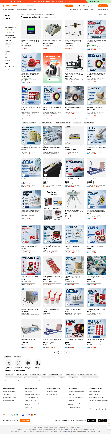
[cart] (84, 6)
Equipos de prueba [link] (49, 14)
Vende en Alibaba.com (94, 391)
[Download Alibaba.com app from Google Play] (103, 420)
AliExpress (34, 427)
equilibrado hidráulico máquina (48, 377)
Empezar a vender (93, 394)
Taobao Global (61, 427)
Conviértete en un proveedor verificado (98, 400)
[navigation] (11, 183)
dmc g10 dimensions (73, 377)
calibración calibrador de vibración (95, 119)
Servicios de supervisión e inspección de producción (33, 403)
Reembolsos (71, 400)
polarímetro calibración (22, 374)
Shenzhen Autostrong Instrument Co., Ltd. (31, 314)
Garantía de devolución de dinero (32, 394)
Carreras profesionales (8, 400)
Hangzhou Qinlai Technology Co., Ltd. (52, 283)
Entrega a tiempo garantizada (31, 397)
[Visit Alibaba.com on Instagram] (99, 409)
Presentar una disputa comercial (75, 397)
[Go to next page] (72, 352)
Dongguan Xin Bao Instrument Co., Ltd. (96, 185)
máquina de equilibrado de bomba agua (90, 377)
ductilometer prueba (89, 122)
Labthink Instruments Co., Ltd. (72, 152)
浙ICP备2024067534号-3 (94, 431)
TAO (67, 427)
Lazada (55, 427)
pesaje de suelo (9, 374)
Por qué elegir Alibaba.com (9, 391)
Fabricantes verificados (51, 391)
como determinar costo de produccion (28, 381)
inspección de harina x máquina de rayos (88, 374)
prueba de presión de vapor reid (63, 122)
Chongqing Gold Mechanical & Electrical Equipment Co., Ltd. (74, 47)
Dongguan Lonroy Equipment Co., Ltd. (74, 79)
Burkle (44, 314)
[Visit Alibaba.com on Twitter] (96, 409)
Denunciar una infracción (74, 407)
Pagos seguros (28, 391)
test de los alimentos (10, 381)
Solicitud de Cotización (51, 394)
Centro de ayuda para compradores (76, 391)
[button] (64, 6)
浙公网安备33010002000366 (80, 431)
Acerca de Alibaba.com (8, 388)
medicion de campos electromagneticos (49, 381)
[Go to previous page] (54, 352)
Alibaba (22, 14)
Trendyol (72, 427)
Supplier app (63, 420)
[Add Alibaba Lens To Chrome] (25, 420)
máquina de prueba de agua (56, 374)
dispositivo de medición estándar (39, 374)
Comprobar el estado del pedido (96, 397)
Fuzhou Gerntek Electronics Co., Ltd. (30, 47)
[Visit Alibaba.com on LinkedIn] (93, 409)
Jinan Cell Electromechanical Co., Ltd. (52, 47)
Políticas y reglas (28, 407)
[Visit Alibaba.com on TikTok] (105, 409)
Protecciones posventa (30, 400)
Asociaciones (92, 403)
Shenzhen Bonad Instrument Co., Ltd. (73, 216)
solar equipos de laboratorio (32, 377)
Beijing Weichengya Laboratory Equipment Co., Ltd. (52, 185)
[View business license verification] (69, 431)
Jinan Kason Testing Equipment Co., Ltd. (30, 346)
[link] (109, 420)
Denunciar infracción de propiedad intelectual (76, 403)
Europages (77, 427)
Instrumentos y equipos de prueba (35, 14)
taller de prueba (79, 119)
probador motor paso (71, 374)
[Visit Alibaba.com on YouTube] (102, 409)
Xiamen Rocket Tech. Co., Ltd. (94, 48)
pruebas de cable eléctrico (46, 122)
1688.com (40, 427)
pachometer (62, 377)
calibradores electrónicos (66, 119)
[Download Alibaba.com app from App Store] (91, 420)
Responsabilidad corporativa (9, 397)
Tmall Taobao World (48, 427)
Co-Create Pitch (7, 394)
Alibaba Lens (10, 420)
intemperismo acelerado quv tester (14, 377)
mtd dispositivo (77, 122)
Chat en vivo (71, 394)
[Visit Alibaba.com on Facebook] (90, 409)
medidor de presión (52, 119)
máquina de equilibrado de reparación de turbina (33, 119)
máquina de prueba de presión (29, 122)
